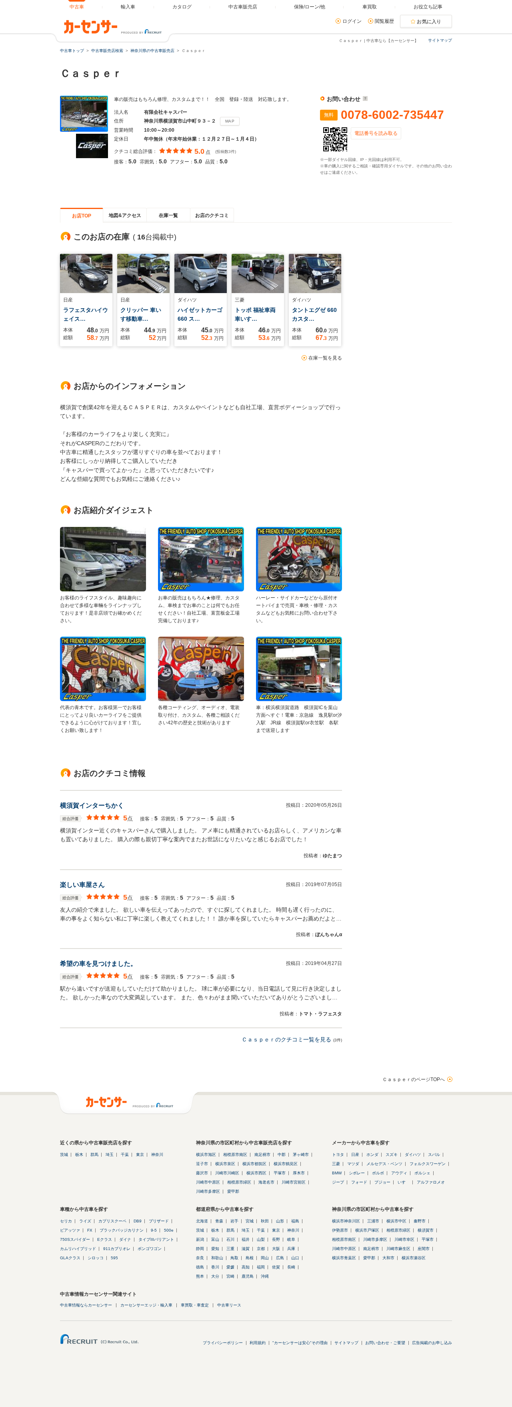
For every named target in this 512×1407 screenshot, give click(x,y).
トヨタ (338, 1154)
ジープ (338, 1182)
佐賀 (276, 1267)
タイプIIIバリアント (156, 1239)
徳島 (200, 1267)
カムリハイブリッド (78, 1248)
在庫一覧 (168, 215)
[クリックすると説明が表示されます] (364, 99)
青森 (219, 1221)
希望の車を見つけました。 (98, 963)
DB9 (138, 1221)
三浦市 (373, 1221)
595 (114, 1258)
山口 (295, 1258)
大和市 (388, 1258)
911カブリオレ (116, 1248)
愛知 (215, 1248)
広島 (280, 1258)
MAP (229, 121)
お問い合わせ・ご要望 (385, 1343)
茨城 (64, 1154)
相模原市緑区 (239, 1182)
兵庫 (291, 1248)
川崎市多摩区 (208, 1191)
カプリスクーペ (112, 1221)
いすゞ (404, 1182)
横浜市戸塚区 (367, 1230)
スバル (434, 1154)
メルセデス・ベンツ (384, 1164)
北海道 (202, 1221)
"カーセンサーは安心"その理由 (300, 1343)
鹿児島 (248, 1276)
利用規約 (258, 1343)
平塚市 (280, 1173)
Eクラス (104, 1239)
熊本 (200, 1276)
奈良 (200, 1258)
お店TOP (81, 216)
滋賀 (246, 1248)
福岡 (261, 1267)
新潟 (200, 1239)
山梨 (261, 1239)
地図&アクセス (125, 215)
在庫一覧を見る (325, 358)
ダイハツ (413, 1154)
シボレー (357, 1173)
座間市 (424, 1248)
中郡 (282, 1154)
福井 (246, 1239)
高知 (246, 1267)
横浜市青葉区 (344, 1258)
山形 (280, 1221)
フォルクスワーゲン (428, 1164)
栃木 (79, 1154)
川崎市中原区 (208, 1182)
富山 (215, 1239)
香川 (215, 1267)
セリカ (66, 1221)
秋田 (265, 1221)
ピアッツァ (70, 1230)
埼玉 (110, 1154)
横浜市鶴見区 (286, 1164)
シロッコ (96, 1258)
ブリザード (159, 1221)
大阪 (276, 1248)
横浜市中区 (396, 1221)
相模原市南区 (235, 1154)
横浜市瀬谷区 (414, 1258)
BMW (337, 1173)
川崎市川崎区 (227, 1173)
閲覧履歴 (384, 21)
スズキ (392, 1154)
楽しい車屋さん (82, 884)
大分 (215, 1276)
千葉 (125, 1154)
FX (89, 1230)
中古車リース (229, 1305)
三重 (230, 1248)
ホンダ (372, 1154)
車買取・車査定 (195, 1305)
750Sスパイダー (75, 1239)
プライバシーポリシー (223, 1343)
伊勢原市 (340, 1230)
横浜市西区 (256, 1173)
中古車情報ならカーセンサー (86, 1305)
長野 (276, 1239)
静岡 (200, 1248)
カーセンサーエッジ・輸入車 (146, 1305)
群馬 (94, 1154)
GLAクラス (70, 1258)
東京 (140, 1154)
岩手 (234, 1221)
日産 (355, 1154)
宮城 (250, 1221)
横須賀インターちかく (92, 805)
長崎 (291, 1267)
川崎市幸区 (404, 1239)
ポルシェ (422, 1173)
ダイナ (125, 1239)
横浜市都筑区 (254, 1164)
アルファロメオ (431, 1182)
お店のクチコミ (212, 215)
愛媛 (230, 1267)
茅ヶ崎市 (301, 1154)
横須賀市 (426, 1230)
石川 (230, 1239)
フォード (359, 1182)
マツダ (353, 1164)
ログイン (352, 21)
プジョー (382, 1182)
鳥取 (234, 1258)
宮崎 (230, 1276)
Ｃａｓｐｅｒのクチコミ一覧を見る (286, 1039)
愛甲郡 (233, 1191)
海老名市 (266, 1182)
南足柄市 (262, 1154)
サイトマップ (440, 40)
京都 (261, 1248)
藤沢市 (202, 1173)
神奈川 (157, 1154)
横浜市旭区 (206, 1154)
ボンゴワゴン (150, 1248)
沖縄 (265, 1276)
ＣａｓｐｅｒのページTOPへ (413, 1079)
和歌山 (217, 1258)
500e (169, 1230)
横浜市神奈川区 (346, 1221)
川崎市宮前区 (294, 1182)
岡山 (265, 1258)
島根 (250, 1258)
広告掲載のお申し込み (432, 1343)
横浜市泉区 (225, 1164)
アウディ (399, 1173)
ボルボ (378, 1173)
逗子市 (202, 1164)
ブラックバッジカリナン (122, 1230)
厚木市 (299, 1173)
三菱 (336, 1164)
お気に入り (429, 21)
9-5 (154, 1230)
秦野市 (420, 1221)
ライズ (85, 1221)
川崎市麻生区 (398, 1248)
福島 (295, 1221)
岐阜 (291, 1239)
